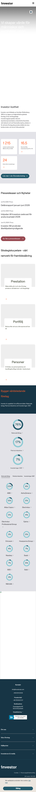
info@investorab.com (18, 689)
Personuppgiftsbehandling (28, 772)
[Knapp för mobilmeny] (33, 3)
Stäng (18, 788)
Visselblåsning (17, 712)
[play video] (30, 11)
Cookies (16, 772)
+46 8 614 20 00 (18, 693)
